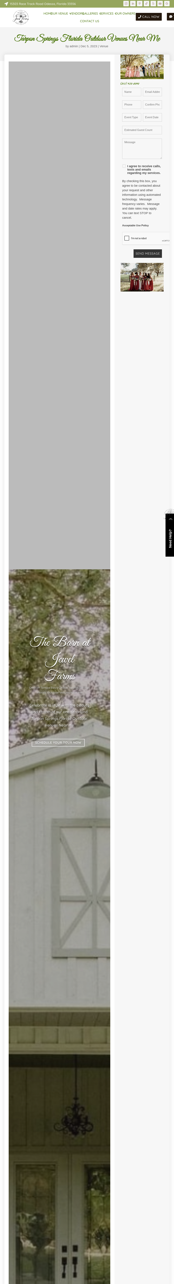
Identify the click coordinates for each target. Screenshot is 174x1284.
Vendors (77, 13)
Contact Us (89, 21)
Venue (104, 46)
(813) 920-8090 (129, 83)
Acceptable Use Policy (135, 225)
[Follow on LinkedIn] (133, 3)
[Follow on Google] (167, 3)
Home (48, 13)
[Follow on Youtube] (160, 3)
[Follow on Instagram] (126, 3)
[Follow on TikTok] (146, 3)
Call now (150, 17)
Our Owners (125, 13)
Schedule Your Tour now (58, 742)
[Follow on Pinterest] (139, 3)
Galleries (90, 13)
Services (106, 13)
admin (74, 46)
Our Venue (59, 13)
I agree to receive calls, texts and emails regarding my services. (144, 169)
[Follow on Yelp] (153, 3)
